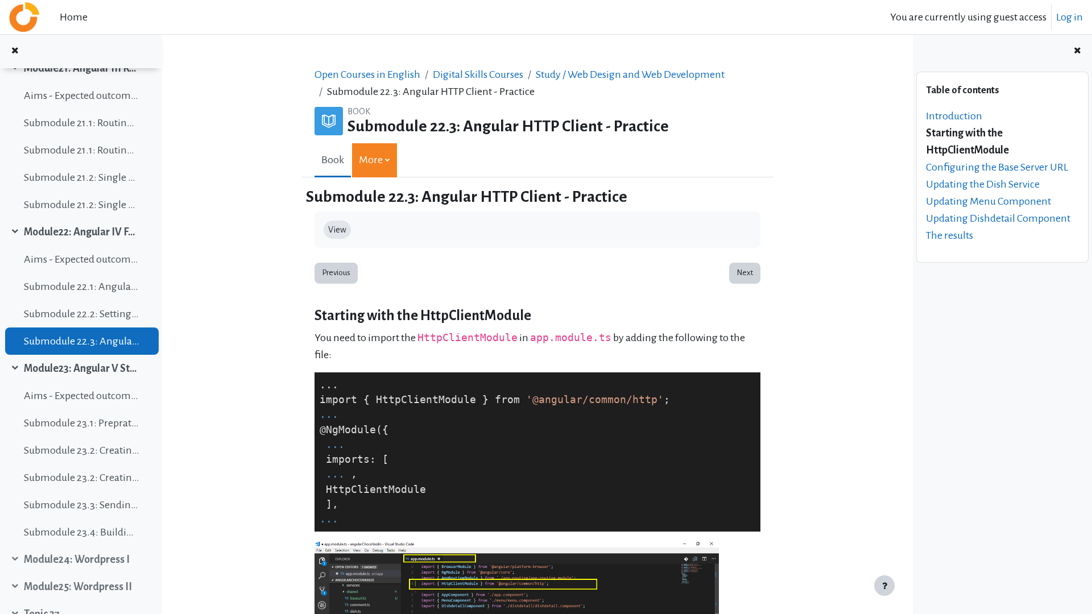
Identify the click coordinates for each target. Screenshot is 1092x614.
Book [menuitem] (332, 159)
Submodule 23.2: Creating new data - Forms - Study (81, 450)
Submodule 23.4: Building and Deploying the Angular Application (81, 532)
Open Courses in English (367, 74)
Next (745, 272)
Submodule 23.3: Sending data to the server (81, 505)
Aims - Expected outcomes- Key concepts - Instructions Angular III (81, 95)
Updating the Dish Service (983, 184)
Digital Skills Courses (478, 74)
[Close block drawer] (1077, 51)
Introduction (954, 116)
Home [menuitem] (74, 17)
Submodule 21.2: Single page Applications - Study (81, 177)
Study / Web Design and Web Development (630, 74)
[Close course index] (15, 51)
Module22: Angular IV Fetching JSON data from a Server (81, 232)
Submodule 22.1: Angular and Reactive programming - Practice (81, 286)
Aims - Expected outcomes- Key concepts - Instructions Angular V (81, 395)
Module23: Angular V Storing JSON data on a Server (81, 368)
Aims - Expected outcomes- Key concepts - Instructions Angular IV (81, 259)
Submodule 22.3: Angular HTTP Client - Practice (81, 341)
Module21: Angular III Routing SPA (81, 68)
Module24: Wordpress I (77, 559)
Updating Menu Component (988, 201)
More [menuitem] (371, 159)
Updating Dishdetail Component (998, 218)
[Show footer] (884, 585)
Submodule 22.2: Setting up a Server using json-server (81, 314)
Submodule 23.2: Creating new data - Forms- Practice (81, 477)
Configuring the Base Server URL (997, 167)
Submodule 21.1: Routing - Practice (81, 150)
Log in (1069, 17)
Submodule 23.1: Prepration (81, 423)
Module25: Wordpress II (78, 586)
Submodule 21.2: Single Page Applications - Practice (81, 204)
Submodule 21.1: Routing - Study (81, 122)
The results (949, 235)
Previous (336, 272)
